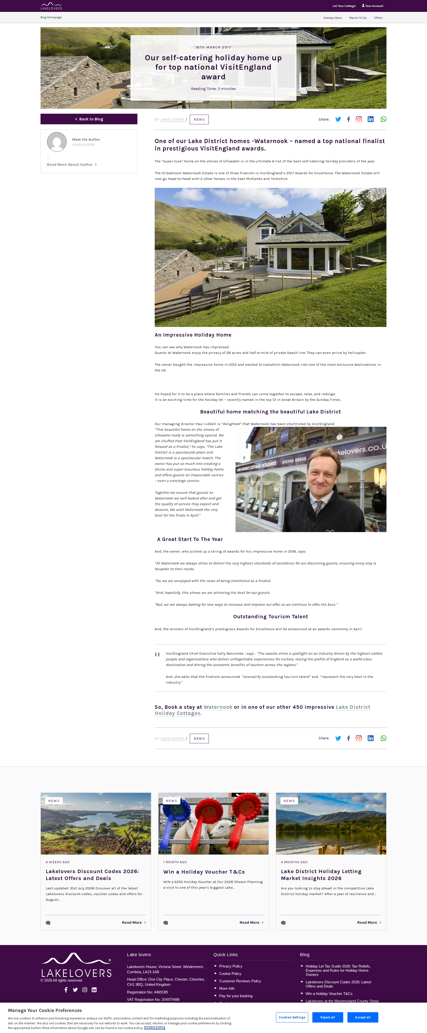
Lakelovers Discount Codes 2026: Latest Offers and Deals (92, 875)
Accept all (362, 1017)
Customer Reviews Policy (240, 981)
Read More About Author (70, 164)
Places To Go (358, 18)
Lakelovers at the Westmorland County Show (342, 1001)
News (199, 119)
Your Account (374, 6)
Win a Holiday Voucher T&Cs (204, 872)
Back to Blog (91, 119)
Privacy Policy (230, 966)
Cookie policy (154, 1028)
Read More (132, 922)
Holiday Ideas (332, 18)
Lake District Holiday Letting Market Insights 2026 (321, 875)
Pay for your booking (236, 996)
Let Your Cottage (344, 6)
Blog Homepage (51, 17)
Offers (378, 18)
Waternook (218, 707)
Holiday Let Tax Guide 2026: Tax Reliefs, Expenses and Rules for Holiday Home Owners (338, 970)
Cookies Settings (292, 1017)
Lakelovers (173, 119)
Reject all (327, 1017)
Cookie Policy (230, 973)
